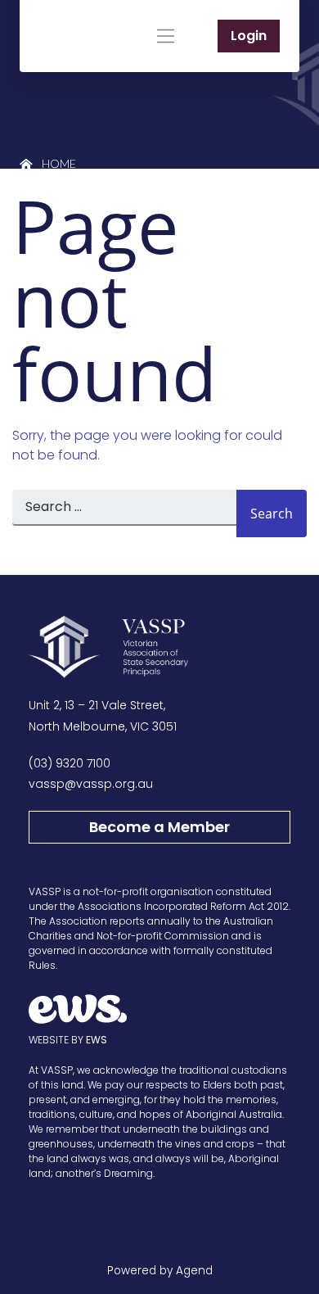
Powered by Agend (160, 1270)
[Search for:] (124, 513)
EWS (96, 1040)
